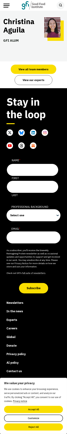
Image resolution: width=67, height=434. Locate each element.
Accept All (33, 409)
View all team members (33, 69)
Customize (33, 418)
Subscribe (33, 288)
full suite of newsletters (33, 273)
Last (15, 195)
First (15, 178)
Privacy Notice (21, 263)
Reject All (33, 427)
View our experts (33, 80)
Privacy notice (20, 401)
